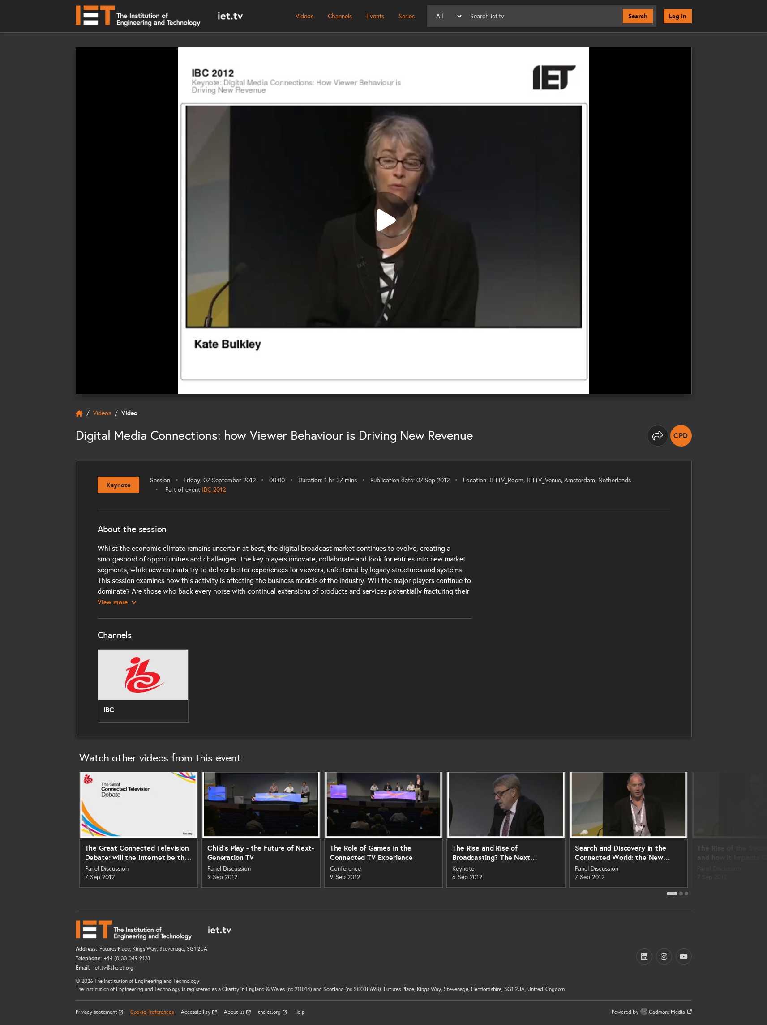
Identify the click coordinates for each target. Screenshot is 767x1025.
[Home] (159, 16)
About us (235, 1012)
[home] (79, 413)
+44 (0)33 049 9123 (127, 958)
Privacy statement (97, 1012)
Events (375, 16)
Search (637, 16)
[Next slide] (701, 833)
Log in (677, 16)
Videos (304, 16)
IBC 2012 (214, 489)
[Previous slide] (65, 833)
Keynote (118, 485)
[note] (681, 436)
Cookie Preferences (152, 1012)
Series (406, 16)
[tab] (672, 893)
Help (299, 1012)
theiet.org (270, 1012)
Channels (340, 16)
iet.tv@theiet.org (112, 968)
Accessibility (196, 1012)
